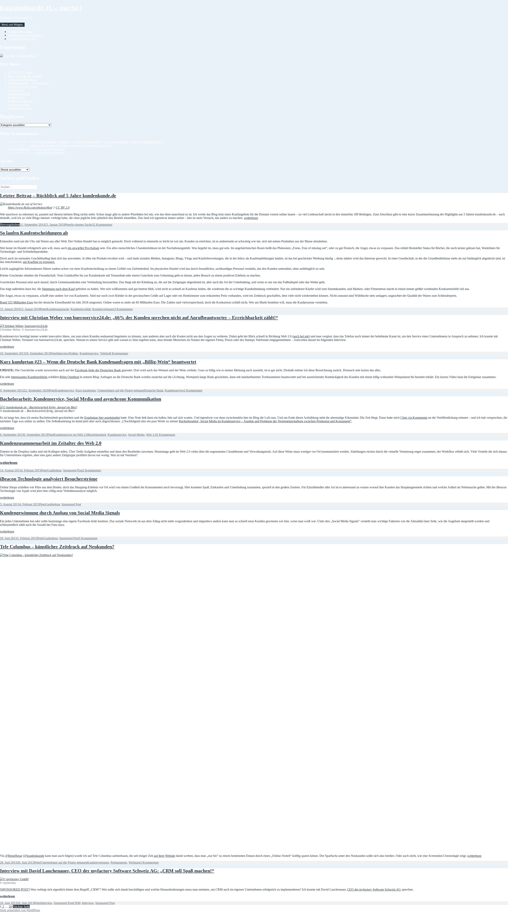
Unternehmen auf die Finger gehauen (120, 390)
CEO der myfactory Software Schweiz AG (374, 889)
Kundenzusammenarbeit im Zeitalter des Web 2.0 (50, 443)
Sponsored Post (73, 470)
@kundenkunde (34, 855)
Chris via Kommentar (413, 417)
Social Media (136, 434)
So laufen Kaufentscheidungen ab (34, 232)
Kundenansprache (57, 309)
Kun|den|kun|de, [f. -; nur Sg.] (41, 7)
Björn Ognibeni (69, 377)
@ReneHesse (13, 855)
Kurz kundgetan (86, 390)
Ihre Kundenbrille (19, 94)
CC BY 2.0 (62, 207)
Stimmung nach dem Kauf (58, 289)
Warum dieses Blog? (21, 31)
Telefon (105, 353)
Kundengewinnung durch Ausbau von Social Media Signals (60, 512)
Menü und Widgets (12, 24)
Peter (68, 224)
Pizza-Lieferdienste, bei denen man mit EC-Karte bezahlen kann (71, 145)
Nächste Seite (21, 906)
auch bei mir (301, 336)
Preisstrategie (119, 862)
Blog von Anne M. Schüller (25, 76)
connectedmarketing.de (22, 79)
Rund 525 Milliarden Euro (16, 302)
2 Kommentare (193, 390)
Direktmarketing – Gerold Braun (28, 83)
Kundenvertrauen (103, 309)
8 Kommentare (119, 353)
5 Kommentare (88, 538)
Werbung (134, 862)
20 (10, 906)
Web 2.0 (151, 434)
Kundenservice (89, 353)
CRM (76, 903)
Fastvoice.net (16, 90)
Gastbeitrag (54, 470)
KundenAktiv (16, 97)
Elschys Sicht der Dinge (23, 86)
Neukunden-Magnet (20, 101)
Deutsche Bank (153, 390)
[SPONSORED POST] (15, 889)
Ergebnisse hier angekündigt (102, 417)
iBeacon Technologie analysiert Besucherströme (48, 478)
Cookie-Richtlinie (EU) (22, 38)
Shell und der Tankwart (50, 149)
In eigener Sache (81, 224)
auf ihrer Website (164, 855)
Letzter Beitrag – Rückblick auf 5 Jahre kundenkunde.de (58, 195)
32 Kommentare (102, 224)
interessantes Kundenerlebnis (29, 377)
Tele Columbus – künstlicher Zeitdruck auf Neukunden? (57, 546)
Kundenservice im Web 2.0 (71, 434)
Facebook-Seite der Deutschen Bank (98, 370)
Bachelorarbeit (97, 434)
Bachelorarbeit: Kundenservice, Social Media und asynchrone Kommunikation (80, 398)
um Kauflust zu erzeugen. (39, 262)
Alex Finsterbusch (19, 149)
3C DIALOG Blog (20, 72)
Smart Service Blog (20, 108)
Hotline (73, 353)
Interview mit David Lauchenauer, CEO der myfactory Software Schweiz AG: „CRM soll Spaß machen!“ (107, 870)
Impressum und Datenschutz (25, 35)
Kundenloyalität (81, 309)
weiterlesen (251, 218)
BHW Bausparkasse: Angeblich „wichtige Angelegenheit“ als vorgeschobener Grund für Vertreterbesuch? (97, 142)
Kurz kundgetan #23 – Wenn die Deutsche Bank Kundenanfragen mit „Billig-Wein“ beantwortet (98, 361)
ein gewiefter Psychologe (83, 248)
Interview (63, 353)
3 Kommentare (123, 309)
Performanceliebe (19, 104)
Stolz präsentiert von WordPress (20, 910)
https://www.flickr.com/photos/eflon (30, 207)
